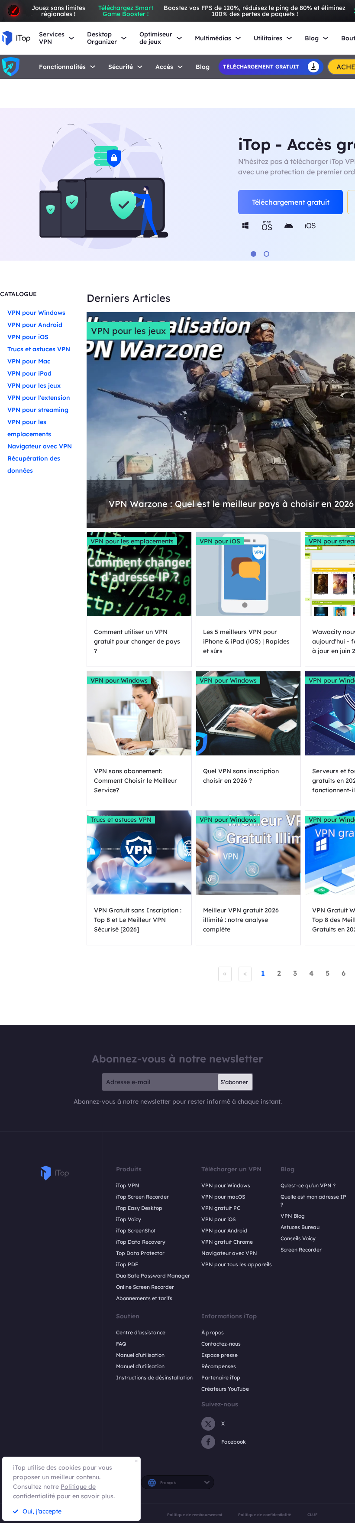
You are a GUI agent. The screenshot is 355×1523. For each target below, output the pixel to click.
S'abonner (234, 1082)
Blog (203, 67)
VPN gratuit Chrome (227, 1242)
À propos (212, 1332)
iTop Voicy (128, 1219)
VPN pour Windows (36, 313)
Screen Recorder (301, 1249)
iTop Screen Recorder (142, 1196)
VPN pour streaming (37, 410)
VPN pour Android (34, 325)
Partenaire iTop (220, 1377)
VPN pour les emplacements (132, 541)
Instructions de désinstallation (154, 1377)
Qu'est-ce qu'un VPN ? (308, 1185)
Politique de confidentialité (264, 1514)
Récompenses (218, 1366)
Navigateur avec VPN (39, 446)
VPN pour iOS (27, 337)
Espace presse (219, 1355)
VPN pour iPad (29, 373)
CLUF (312, 1514)
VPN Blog (293, 1216)
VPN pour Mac (29, 361)
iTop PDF (127, 1264)
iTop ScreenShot (136, 1230)
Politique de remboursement (194, 1514)
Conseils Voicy (298, 1238)
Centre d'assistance (140, 1332)
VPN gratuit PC (220, 1208)
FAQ (121, 1343)
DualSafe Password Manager (153, 1275)
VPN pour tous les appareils (236, 1264)
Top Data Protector (140, 1253)
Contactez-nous (221, 1343)
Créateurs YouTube (225, 1389)
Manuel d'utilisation (140, 1355)
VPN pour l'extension (38, 398)
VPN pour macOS (223, 1196)
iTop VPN (127, 1185)
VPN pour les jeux (34, 385)
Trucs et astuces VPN (38, 349)
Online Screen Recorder (145, 1287)
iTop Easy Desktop (139, 1208)
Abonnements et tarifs (144, 1298)
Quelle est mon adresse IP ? (313, 1200)
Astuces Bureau (300, 1227)
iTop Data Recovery (140, 1242)
